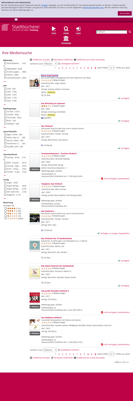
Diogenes (11, 195)
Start (54, 33)
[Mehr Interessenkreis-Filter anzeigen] (4, 175)
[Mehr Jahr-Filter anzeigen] (4, 104)
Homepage (66, 43)
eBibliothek (12, 69)
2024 (9, 95)
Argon (9, 183)
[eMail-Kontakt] (16, 20)
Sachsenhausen (14, 78)
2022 (9, 101)
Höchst (10, 75)
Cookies (44, 5)
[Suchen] (130, 32)
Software (11, 124)
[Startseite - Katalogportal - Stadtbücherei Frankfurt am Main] (20, 27)
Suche (66, 33)
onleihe (10, 114)
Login (78, 33)
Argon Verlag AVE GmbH (14, 189)
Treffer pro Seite (123, 68)
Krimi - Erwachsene (14, 169)
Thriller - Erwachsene (14, 172)
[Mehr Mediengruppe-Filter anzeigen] (4, 127)
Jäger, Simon (12, 134)
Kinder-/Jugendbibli (14, 72)
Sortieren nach (36, 64)
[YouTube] (12, 20)
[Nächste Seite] (91, 68)
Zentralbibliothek (14, 63)
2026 (9, 89)
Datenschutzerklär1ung (93, 7)
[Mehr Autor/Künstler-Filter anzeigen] (4, 150)
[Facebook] (3, 20)
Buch (9, 120)
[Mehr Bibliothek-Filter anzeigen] (4, 81)
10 (88, 68)
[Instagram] (7, 20)
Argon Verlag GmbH (14, 186)
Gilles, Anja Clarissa (14, 137)
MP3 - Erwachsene (14, 163)
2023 (9, 98)
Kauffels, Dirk (12, 146)
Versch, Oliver (13, 140)
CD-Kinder (11, 117)
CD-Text (10, 111)
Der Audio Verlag (14, 192)
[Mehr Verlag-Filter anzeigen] (4, 198)
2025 (9, 92)
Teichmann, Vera (14, 143)
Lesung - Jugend (14, 166)
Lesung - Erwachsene (14, 157)
